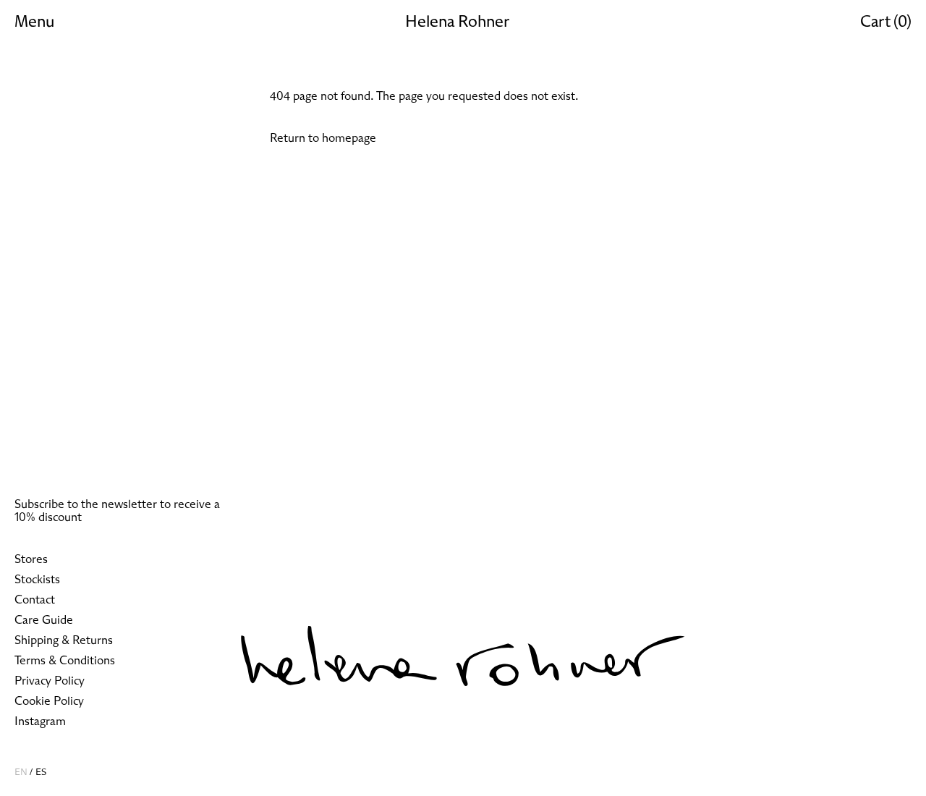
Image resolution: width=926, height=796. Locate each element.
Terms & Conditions (64, 660)
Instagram (40, 721)
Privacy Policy (49, 681)
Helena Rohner (457, 22)
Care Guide (43, 620)
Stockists (37, 579)
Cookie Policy (49, 701)
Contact (34, 600)
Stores (31, 559)
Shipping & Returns (63, 640)
